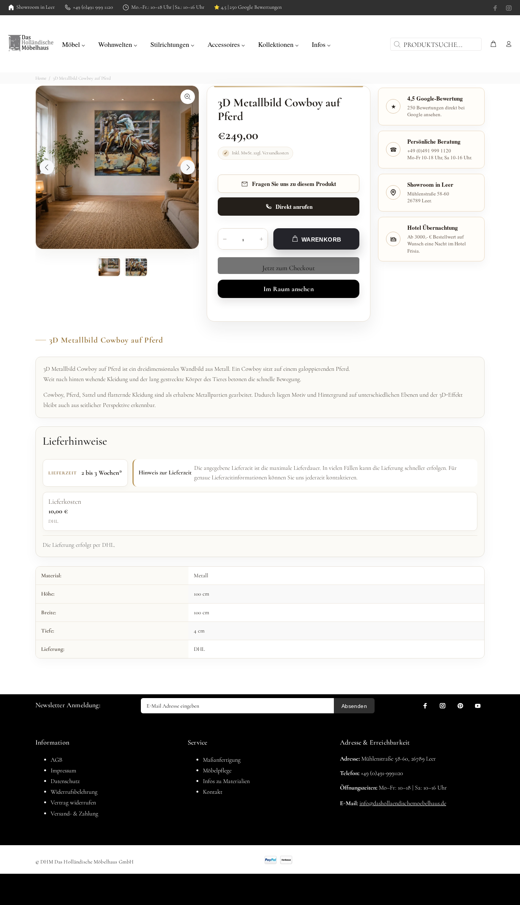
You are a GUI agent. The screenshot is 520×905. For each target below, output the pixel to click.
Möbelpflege (217, 770)
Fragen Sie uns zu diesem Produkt (294, 183)
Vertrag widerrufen (73, 802)
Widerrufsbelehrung (74, 792)
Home (40, 78)
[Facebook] (496, 8)
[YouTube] (478, 706)
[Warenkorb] (493, 44)
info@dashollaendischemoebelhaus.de (402, 803)
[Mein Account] (507, 44)
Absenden (354, 706)
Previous (47, 167)
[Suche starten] (396, 44)
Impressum (63, 770)
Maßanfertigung (222, 760)
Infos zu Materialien (226, 781)
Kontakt (212, 792)
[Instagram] (508, 8)
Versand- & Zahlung (74, 813)
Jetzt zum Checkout (288, 268)
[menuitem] (73, 43)
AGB (56, 760)
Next (187, 167)
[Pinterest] (460, 706)
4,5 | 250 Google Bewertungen (248, 7)
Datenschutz (65, 781)
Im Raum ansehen (288, 289)
